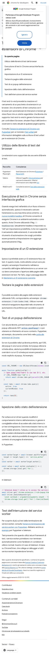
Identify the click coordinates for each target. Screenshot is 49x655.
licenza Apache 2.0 (11, 568)
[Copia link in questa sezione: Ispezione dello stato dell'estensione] (4, 410)
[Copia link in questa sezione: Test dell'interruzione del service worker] (13, 514)
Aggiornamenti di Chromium (12, 603)
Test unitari (29, 132)
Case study (6, 606)
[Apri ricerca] (32, 2)
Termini (4, 644)
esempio (5, 530)
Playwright (19, 174)
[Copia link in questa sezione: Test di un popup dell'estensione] (44, 318)
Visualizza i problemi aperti (11, 593)
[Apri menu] (3, 3)
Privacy (11, 644)
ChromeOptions (34, 178)
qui (38, 183)
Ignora (24, 35)
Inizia (24, 43)
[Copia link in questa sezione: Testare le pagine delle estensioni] (4, 288)
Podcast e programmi (9, 614)
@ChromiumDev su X (9, 624)
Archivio (5, 610)
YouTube (5, 627)
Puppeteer (39, 172)
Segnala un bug (7, 589)
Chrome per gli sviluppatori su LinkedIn (15, 631)
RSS (3, 635)
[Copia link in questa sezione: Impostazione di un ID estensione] (4, 252)
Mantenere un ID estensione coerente (19, 278)
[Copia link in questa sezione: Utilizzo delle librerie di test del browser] (14, 148)
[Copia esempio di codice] (45, 363)
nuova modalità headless (12, 216)
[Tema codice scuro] (42, 363)
